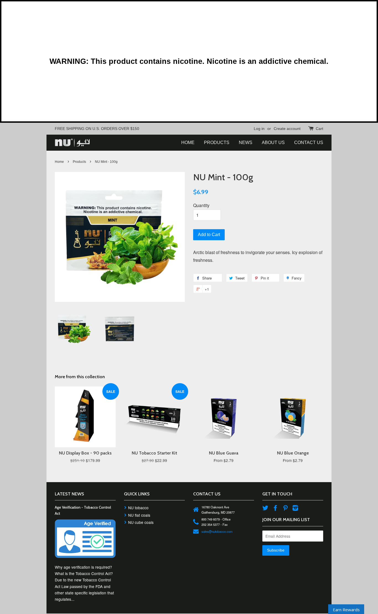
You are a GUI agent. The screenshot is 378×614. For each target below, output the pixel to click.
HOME (188, 142)
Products (79, 162)
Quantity (201, 205)
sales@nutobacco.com (216, 531)
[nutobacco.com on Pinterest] (285, 508)
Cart (319, 128)
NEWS (245, 142)
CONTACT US (308, 142)
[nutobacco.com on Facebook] (275, 508)
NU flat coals (139, 515)
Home (59, 162)
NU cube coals (141, 522)
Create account (287, 128)
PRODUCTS (216, 142)
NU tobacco (138, 507)
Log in (259, 128)
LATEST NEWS (69, 494)
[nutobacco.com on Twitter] (265, 508)
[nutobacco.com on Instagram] (295, 508)
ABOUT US (273, 142)
